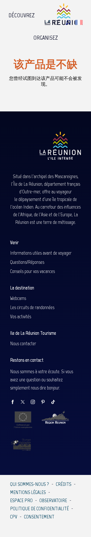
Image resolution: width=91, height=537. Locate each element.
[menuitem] (22, 14)
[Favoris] (57, 22)
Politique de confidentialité (39, 508)
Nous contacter (23, 343)
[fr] (79, 22)
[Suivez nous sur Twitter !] (25, 402)
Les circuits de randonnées (32, 307)
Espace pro (21, 500)
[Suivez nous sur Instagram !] (35, 402)
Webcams (18, 298)
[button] (68, 22)
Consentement (39, 516)
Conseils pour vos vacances (32, 271)
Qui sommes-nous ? (29, 484)
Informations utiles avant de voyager (41, 252)
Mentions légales (28, 492)
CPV (13, 516)
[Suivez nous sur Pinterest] (45, 402)
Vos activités (20, 316)
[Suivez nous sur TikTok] (56, 402)
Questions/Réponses (27, 262)
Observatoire (53, 500)
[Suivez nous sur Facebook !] (15, 402)
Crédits (63, 484)
